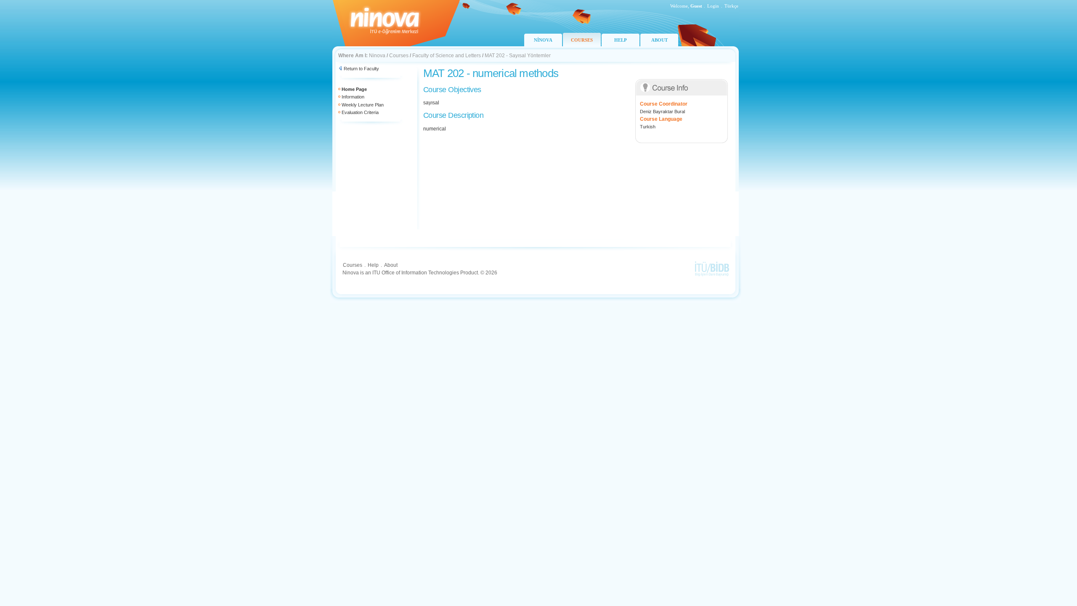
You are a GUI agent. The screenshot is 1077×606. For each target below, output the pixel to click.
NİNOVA (543, 40)
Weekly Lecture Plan (363, 104)
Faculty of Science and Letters (446, 55)
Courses (399, 55)
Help (373, 265)
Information (353, 96)
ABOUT (659, 40)
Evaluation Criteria (360, 112)
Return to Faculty (361, 68)
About (391, 265)
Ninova (377, 55)
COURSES (582, 40)
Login (713, 5)
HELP (620, 40)
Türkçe (731, 5)
